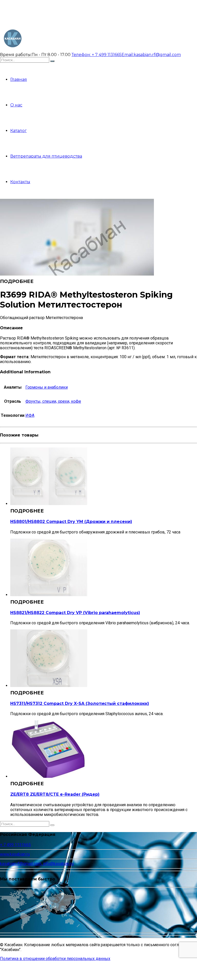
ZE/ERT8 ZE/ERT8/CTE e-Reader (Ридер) (55, 794)
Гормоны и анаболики (46, 387)
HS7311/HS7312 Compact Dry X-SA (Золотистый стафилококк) (79, 703)
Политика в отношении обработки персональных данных (55, 958)
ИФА (29, 415)
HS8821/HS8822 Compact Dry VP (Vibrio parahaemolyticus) (75, 612)
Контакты (20, 181)
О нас (16, 105)
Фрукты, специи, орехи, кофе (53, 401)
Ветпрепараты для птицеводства (46, 156)
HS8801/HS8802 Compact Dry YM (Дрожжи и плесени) (71, 521)
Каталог (18, 130)
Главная (18, 79)
